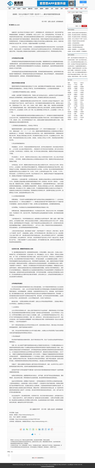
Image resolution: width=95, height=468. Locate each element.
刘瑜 (82, 109)
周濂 (69, 98)
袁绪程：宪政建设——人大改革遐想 (76, 49)
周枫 (75, 108)
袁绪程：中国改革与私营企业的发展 (76, 41)
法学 (14, 8)
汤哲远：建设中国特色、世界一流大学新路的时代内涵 (80, 76)
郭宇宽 (75, 90)
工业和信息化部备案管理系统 (47, 466)
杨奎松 (75, 96)
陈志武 (82, 88)
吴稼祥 (82, 111)
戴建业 (75, 94)
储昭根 (75, 111)
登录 (36, 458)
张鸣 (69, 96)
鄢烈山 (69, 86)
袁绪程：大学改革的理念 (73, 43)
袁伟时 (69, 104)
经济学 (18, 8)
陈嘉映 (82, 86)
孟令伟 (82, 106)
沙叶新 (75, 109)
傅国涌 (75, 86)
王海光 (82, 96)
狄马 (82, 102)
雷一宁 (69, 108)
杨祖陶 (69, 92)
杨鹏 (75, 98)
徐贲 (69, 90)
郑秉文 (69, 117)
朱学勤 (75, 115)
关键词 (72, 8)
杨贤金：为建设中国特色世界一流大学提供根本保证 (80, 68)
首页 (10, 8)
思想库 (66, 8)
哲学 (62, 8)
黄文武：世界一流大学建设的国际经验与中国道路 (79, 72)
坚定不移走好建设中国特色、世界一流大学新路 (79, 74)
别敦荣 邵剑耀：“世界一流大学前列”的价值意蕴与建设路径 (81, 60)
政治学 (24, 8)
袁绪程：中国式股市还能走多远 (75, 47)
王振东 (75, 102)
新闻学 (41, 8)
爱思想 (19, 4)
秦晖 (69, 82)
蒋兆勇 (82, 108)
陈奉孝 (75, 100)
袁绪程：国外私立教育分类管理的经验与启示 (78, 32)
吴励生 (69, 115)
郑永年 (82, 82)
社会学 (36, 8)
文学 (52, 8)
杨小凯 (82, 113)
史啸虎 (75, 104)
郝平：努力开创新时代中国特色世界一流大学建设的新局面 (81, 57)
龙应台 (69, 84)
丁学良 (75, 84)
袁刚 (75, 113)
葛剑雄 (69, 111)
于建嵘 (75, 88)
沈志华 (75, 92)
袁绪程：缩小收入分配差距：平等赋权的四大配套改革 (80, 51)
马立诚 (82, 90)
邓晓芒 (82, 98)
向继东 (82, 92)
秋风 (69, 106)
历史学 (56, 8)
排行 (86, 8)
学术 (14, 417)
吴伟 (69, 109)
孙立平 (75, 119)
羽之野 (82, 117)
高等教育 (24, 417)
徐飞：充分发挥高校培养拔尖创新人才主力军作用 (79, 62)
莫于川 (75, 117)
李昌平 (82, 94)
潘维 (82, 115)
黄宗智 (69, 88)
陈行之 (75, 82)
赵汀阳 (69, 94)
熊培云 (82, 104)
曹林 (82, 84)
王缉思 (69, 100)
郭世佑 (82, 100)
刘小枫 (75, 106)
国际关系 (30, 8)
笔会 (77, 8)
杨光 (82, 119)
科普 (81, 8)
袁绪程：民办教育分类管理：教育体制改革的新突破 (80, 34)
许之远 (69, 113)
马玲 (69, 102)
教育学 (47, 8)
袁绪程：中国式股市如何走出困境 (75, 45)
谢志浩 (69, 119)
